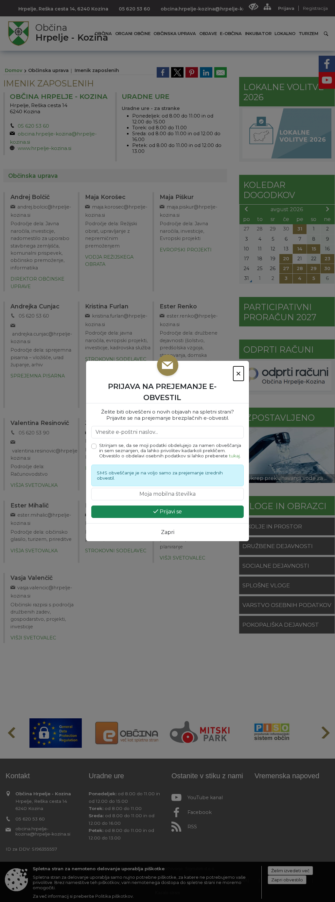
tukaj (234, 455)
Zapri (167, 532)
